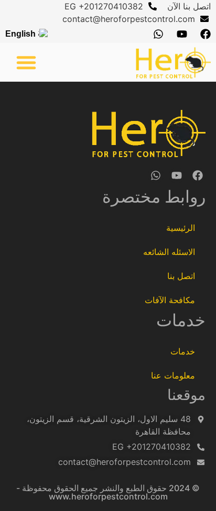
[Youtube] (182, 34)
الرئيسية (180, 228)
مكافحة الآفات (170, 300)
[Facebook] (205, 34)
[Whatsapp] (158, 34)
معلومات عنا (173, 375)
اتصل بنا (181, 276)
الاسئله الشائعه (169, 252)
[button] (26, 62)
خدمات (182, 351)
